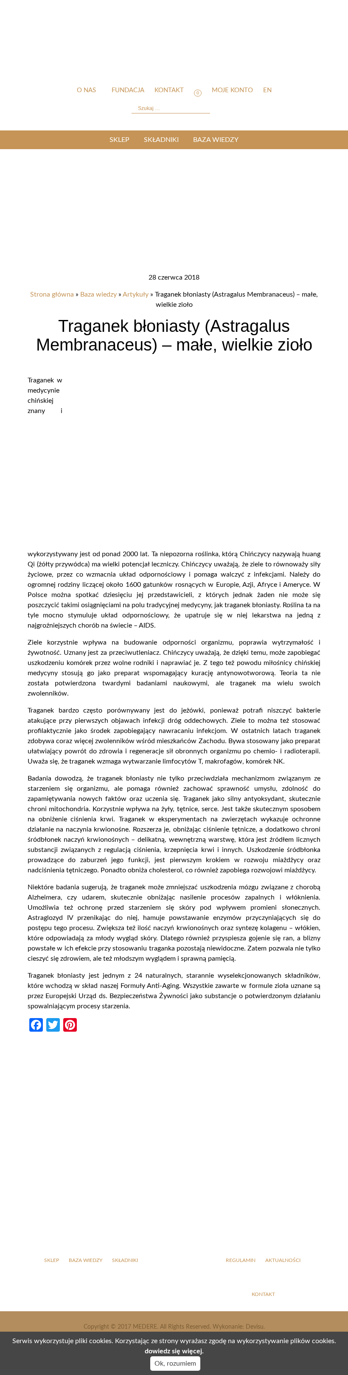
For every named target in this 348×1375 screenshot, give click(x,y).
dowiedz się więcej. (174, 1351)
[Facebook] (284, 512)
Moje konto (232, 90)
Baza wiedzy (98, 294)
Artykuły (136, 294)
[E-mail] (284, 640)
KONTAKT (263, 1294)
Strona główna (52, 294)
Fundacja (128, 90)
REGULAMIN (240, 1260)
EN (267, 90)
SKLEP (119, 139)
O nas (86, 90)
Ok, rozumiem (175, 1363)
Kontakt (169, 90)
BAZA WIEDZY (216, 139)
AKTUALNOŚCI (282, 1260)
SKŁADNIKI (161, 139)
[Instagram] (284, 576)
